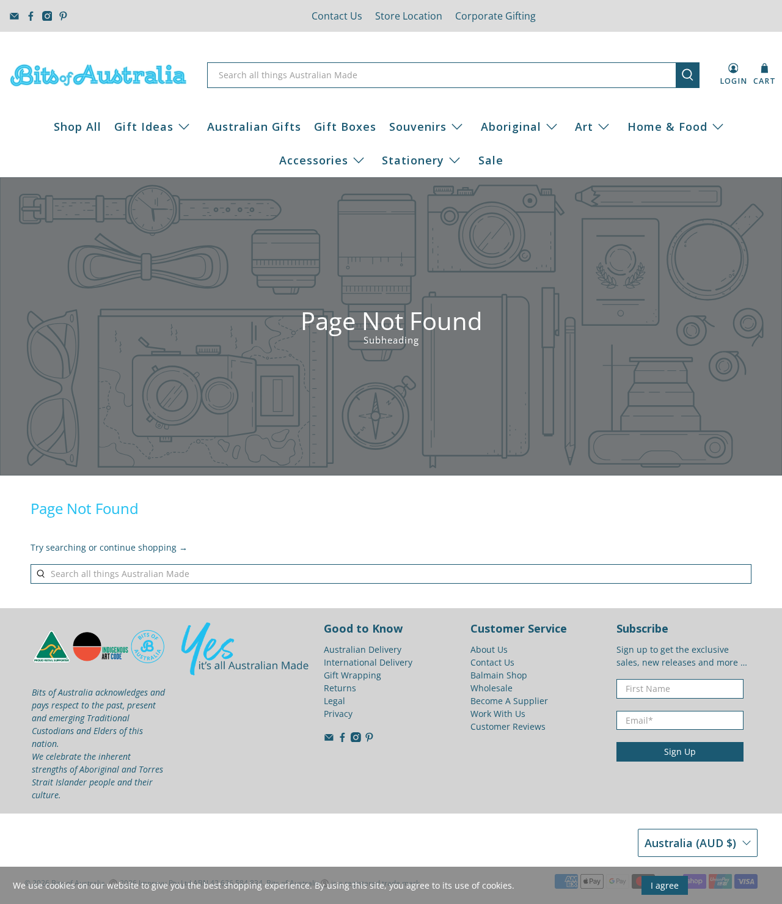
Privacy (338, 713)
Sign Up (680, 751)
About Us (489, 649)
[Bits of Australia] (98, 75)
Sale (490, 160)
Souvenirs (418, 126)
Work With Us (497, 713)
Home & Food (667, 126)
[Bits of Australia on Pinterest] (63, 16)
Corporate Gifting (495, 16)
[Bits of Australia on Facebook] (31, 16)
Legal (334, 701)
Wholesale (491, 688)
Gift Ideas (144, 126)
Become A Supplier (509, 701)
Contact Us (337, 16)
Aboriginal (511, 126)
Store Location (408, 16)
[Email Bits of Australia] (14, 16)
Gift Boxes (345, 126)
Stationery (413, 160)
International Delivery (368, 662)
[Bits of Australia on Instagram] (47, 16)
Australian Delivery (362, 649)
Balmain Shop (498, 675)
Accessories (313, 160)
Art (584, 126)
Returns (340, 688)
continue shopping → (144, 547)
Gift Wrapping (352, 675)
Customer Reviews (508, 726)
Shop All (77, 126)
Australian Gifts (254, 126)
